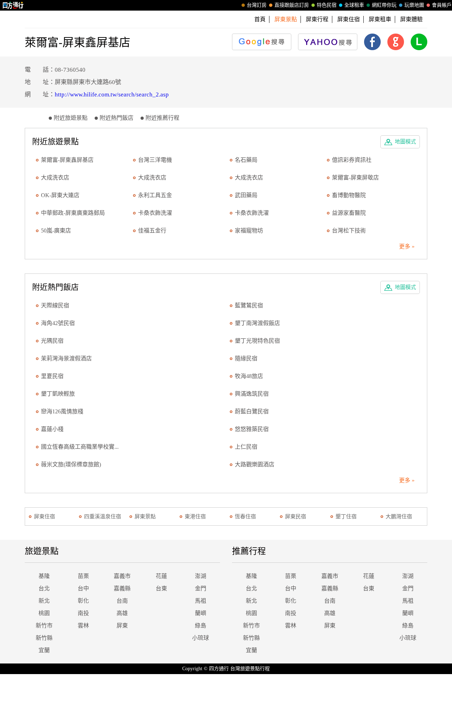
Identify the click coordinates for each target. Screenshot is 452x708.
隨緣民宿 (246, 358)
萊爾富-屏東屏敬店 (355, 178)
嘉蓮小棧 (52, 429)
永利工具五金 (155, 195)
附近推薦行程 (162, 118)
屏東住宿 (348, 19)
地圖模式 (405, 141)
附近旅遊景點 (71, 118)
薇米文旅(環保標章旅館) (71, 464)
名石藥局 (246, 160)
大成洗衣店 (55, 178)
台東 (161, 588)
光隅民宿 (52, 341)
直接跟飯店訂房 (291, 5)
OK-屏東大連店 (60, 195)
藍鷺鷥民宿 (249, 305)
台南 (122, 601)
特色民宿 (327, 5)
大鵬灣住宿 (399, 516)
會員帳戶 (442, 5)
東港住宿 (195, 516)
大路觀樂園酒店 (254, 464)
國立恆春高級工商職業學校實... (80, 447)
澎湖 (200, 576)
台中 (83, 588)
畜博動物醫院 (349, 195)
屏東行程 (317, 19)
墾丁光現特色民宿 (257, 341)
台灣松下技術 (349, 231)
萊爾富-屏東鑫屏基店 (67, 160)
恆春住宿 (245, 516)
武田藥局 (246, 195)
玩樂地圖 (414, 5)
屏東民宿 (295, 516)
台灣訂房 (257, 5)
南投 (83, 613)
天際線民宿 (55, 305)
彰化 (83, 601)
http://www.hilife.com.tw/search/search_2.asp (112, 94)
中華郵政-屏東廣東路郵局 (73, 213)
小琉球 (200, 638)
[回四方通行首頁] (13, 5)
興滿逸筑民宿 (252, 394)
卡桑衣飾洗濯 (155, 213)
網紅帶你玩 (384, 5)
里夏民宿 (52, 376)
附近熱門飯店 (116, 118)
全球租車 (354, 5)
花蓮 (161, 576)
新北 (44, 601)
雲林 (83, 626)
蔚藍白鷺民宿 (252, 411)
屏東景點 (145, 516)
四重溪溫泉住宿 (102, 516)
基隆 (44, 576)
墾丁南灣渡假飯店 (257, 323)
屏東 (122, 626)
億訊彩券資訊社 (351, 160)
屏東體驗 (411, 19)
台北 (44, 588)
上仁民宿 (246, 447)
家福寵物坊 (249, 231)
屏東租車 (380, 19)
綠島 (200, 626)
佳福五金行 (152, 231)
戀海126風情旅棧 (62, 411)
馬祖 (200, 601)
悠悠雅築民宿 (252, 429)
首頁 (260, 19)
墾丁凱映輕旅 (58, 394)
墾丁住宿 (346, 516)
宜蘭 (44, 650)
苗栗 (83, 576)
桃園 (44, 613)
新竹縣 (44, 638)
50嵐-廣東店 (56, 231)
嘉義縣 (122, 588)
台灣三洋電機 (155, 160)
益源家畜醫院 (349, 213)
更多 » (407, 246)
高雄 (122, 613)
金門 (200, 588)
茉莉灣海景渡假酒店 (66, 358)
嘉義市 (122, 576)
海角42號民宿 (58, 323)
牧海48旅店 (249, 376)
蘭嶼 (200, 613)
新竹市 (44, 626)
